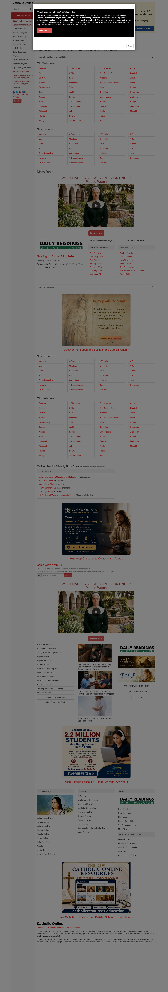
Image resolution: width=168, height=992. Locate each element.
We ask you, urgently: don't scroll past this (56, 11)
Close (130, 46)
